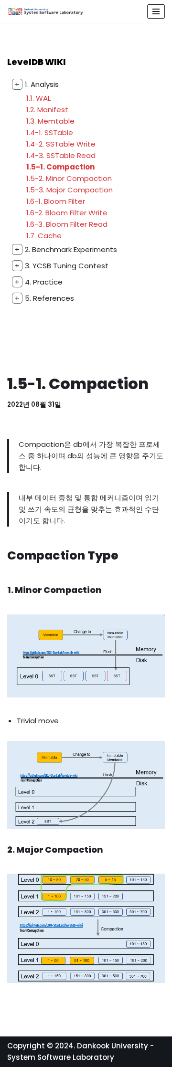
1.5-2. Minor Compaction (69, 178)
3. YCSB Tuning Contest (61, 266)
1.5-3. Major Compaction (69, 190)
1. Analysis (37, 84)
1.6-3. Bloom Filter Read (67, 224)
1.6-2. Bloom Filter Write (67, 213)
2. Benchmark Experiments (66, 249)
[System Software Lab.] (45, 12)
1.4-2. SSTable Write (61, 144)
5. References (44, 298)
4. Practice (39, 282)
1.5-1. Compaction (60, 167)
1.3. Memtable (50, 121)
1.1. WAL (38, 98)
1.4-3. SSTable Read (61, 155)
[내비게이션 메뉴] (156, 11)
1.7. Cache (44, 236)
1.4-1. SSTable (49, 132)
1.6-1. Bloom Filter (55, 201)
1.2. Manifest (47, 110)
